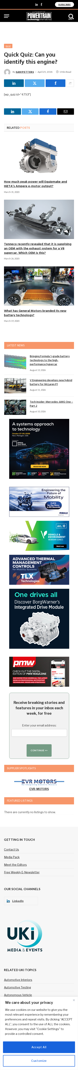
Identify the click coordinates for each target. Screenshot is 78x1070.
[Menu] (6, 16)
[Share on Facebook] (55, 83)
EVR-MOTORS (39, 789)
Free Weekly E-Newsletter (22, 872)
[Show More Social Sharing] (70, 83)
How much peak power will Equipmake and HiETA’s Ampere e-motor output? (35, 184)
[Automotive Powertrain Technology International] (39, 16)
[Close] (73, 1000)
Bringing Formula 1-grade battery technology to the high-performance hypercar (50, 360)
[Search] (71, 16)
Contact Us (11, 849)
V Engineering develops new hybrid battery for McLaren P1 (51, 382)
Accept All (38, 1047)
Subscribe (64, 4)
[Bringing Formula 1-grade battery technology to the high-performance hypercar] (15, 361)
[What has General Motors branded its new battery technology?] (39, 286)
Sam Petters (25, 71)
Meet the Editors (15, 864)
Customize (39, 1060)
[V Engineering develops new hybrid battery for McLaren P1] (15, 385)
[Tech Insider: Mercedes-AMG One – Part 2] (15, 407)
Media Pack (12, 857)
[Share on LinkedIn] (14, 83)
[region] (39, 1033)
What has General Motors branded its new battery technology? (35, 313)
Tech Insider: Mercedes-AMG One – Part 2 (51, 404)
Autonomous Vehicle (18, 995)
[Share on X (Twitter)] (35, 83)
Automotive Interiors (18, 979)
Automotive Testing (17, 987)
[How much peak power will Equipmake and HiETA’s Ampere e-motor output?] (39, 157)
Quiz (8, 46)
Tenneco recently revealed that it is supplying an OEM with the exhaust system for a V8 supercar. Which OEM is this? (37, 249)
